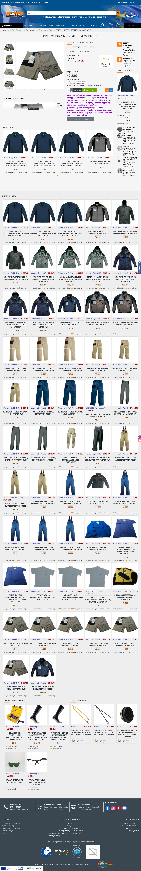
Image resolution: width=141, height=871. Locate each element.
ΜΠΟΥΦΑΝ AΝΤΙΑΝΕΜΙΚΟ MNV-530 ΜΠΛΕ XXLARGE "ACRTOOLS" (15, 325)
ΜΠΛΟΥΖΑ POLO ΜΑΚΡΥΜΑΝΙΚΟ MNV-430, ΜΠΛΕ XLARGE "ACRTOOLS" (72, 163)
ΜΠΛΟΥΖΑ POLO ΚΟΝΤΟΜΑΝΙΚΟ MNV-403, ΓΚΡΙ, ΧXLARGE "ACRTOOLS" (98, 600)
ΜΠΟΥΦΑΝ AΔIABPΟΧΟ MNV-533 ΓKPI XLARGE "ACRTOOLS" (125, 232)
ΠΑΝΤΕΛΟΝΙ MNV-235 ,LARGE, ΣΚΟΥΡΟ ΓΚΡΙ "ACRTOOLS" (16, 459)
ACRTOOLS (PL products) (95, 408)
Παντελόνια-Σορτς (46, 30)
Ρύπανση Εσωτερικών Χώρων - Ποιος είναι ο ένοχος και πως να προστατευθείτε (130, 150)
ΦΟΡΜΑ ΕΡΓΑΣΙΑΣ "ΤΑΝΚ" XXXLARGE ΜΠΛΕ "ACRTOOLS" (70, 548)
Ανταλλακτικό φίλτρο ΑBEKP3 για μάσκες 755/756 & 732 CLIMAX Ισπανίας (127, 733)
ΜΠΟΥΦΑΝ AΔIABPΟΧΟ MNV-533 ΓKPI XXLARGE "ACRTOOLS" (16, 278)
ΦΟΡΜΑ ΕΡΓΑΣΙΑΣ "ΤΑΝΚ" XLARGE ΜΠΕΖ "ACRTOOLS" (16, 505)
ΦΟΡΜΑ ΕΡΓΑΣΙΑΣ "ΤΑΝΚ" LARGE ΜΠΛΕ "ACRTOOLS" (15, 548)
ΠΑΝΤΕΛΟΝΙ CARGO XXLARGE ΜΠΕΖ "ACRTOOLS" (125, 369)
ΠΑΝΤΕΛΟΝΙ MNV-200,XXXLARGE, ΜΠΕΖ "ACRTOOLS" (70, 460)
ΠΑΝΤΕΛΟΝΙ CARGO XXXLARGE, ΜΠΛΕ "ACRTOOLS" (98, 415)
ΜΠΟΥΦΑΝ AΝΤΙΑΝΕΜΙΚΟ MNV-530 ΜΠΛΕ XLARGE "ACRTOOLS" (125, 279)
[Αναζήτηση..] (118, 13)
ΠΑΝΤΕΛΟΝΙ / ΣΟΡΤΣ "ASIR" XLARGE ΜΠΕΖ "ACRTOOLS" (15, 369)
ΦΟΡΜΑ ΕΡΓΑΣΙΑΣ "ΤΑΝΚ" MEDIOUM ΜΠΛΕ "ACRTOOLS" (125, 502)
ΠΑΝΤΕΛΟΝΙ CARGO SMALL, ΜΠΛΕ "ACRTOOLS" (43, 413)
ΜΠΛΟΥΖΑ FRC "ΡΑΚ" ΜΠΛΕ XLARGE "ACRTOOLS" (98, 548)
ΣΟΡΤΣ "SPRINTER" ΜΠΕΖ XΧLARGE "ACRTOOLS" (125, 644)
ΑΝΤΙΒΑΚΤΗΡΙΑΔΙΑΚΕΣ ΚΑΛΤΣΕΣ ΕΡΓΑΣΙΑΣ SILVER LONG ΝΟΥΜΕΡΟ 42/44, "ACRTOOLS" (37, 736)
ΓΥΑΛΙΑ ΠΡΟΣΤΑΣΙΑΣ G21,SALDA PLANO (14, 781)
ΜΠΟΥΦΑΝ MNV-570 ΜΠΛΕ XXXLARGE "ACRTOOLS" (43, 688)
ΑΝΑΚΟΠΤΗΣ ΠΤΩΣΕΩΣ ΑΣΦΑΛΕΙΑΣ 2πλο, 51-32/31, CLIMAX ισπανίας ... (104, 733)
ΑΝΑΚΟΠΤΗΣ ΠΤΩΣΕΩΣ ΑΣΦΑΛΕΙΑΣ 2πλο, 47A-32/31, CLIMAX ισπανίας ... (81, 733)
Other (73, 726)
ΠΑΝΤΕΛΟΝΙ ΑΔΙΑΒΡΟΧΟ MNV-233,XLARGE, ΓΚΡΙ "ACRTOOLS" (97, 459)
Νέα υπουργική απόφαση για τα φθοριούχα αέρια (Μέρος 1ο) (129, 171)
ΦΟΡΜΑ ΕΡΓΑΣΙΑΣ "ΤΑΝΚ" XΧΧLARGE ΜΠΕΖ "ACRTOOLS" (43, 502)
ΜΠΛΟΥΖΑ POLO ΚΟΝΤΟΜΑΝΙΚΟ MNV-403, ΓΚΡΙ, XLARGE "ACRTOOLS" (70, 597)
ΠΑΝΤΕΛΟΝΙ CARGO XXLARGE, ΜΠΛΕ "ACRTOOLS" (70, 413)
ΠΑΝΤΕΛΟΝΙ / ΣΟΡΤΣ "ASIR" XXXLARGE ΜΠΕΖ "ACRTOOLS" (70, 369)
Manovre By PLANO (11, 157)
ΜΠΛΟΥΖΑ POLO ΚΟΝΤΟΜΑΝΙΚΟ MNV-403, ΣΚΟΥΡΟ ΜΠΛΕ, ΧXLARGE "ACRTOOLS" (15, 598)
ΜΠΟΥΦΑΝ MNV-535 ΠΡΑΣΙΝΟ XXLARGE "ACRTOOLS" (125, 324)
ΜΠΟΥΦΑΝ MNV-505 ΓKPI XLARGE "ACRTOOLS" (100, 162)
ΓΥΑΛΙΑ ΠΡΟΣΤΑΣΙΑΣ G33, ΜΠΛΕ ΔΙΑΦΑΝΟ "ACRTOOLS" (37, 782)
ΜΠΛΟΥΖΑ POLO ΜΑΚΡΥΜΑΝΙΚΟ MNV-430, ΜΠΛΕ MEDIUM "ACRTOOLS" (16, 163)
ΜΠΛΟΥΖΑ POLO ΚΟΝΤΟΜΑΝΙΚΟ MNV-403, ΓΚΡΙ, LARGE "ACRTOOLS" (43, 597)
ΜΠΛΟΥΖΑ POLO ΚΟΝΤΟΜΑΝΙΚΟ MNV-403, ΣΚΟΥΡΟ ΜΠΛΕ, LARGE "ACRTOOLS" (125, 550)
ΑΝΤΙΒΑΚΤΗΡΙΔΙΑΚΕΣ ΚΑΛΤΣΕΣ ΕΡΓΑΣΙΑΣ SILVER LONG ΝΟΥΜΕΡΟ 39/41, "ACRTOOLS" (59, 736)
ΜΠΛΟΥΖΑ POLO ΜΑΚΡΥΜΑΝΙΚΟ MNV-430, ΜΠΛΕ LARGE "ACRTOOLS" (44, 163)
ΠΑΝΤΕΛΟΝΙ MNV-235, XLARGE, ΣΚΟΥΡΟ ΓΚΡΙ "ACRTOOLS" (43, 459)
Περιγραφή (7, 98)
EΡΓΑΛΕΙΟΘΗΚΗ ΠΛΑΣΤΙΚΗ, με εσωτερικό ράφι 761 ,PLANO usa (14, 736)
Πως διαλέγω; (18, 98)
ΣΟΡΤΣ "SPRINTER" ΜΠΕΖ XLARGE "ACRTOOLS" (98, 644)
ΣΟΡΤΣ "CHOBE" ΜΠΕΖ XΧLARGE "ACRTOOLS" (43, 644)
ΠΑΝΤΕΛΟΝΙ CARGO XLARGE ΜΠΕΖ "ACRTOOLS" (97, 369)
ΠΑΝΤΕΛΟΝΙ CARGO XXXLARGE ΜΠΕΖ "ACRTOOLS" (15, 413)
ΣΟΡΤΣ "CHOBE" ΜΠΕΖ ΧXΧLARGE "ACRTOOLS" (70, 644)
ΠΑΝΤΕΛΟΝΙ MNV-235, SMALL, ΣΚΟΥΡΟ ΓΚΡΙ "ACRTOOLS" (125, 413)
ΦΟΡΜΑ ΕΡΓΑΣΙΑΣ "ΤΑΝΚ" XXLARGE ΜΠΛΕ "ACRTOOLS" (43, 548)
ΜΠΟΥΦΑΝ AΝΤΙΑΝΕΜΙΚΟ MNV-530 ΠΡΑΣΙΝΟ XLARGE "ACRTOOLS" (43, 279)
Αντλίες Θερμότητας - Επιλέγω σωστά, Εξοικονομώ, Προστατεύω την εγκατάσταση (130, 161)
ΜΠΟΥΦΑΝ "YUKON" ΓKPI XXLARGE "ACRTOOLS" (97, 502)
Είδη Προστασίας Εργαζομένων (24, 30)
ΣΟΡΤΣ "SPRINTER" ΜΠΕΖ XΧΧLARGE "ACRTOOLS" (16, 688)
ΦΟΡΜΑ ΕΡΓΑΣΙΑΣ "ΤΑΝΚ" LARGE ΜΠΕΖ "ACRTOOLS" (125, 459)
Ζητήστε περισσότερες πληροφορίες (81, 119)
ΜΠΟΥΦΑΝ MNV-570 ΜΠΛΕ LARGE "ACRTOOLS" (70, 324)
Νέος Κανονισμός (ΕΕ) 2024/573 (129, 128)
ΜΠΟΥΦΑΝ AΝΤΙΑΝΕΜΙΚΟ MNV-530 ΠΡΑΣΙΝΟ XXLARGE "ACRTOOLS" (70, 279)
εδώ (94, 47)
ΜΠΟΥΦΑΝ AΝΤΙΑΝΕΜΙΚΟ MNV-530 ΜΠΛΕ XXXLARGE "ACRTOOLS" (43, 325)
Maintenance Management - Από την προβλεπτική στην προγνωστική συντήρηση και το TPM (129, 138)
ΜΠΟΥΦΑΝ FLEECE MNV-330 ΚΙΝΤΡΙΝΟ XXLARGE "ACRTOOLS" (125, 597)
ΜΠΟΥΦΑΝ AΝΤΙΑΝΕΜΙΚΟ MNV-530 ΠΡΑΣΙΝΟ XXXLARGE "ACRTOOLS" (98, 279)
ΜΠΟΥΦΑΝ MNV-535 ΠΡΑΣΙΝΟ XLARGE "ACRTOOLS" (98, 324)
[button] (9, 42)
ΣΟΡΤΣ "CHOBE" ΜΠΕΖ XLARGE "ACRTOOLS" (15, 644)
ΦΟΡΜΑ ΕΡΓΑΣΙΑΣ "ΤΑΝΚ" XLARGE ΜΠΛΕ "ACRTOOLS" (70, 502)
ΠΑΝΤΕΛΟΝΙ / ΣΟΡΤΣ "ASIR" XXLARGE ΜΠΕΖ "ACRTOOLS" (43, 369)
